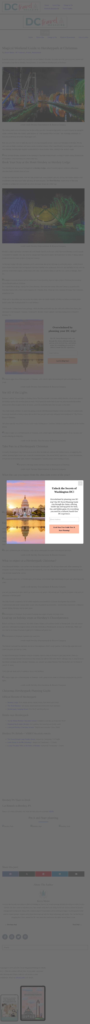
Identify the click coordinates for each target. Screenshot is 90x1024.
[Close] (80, 483)
